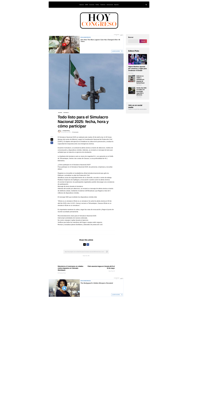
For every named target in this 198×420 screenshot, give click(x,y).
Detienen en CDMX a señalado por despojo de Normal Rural (140, 79)
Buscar (130, 37)
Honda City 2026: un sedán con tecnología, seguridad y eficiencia (141, 91)
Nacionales (66, 112)
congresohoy (66, 130)
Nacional (60, 112)
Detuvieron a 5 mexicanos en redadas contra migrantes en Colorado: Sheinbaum (70, 268)
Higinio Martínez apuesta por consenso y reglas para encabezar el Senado (137, 68)
